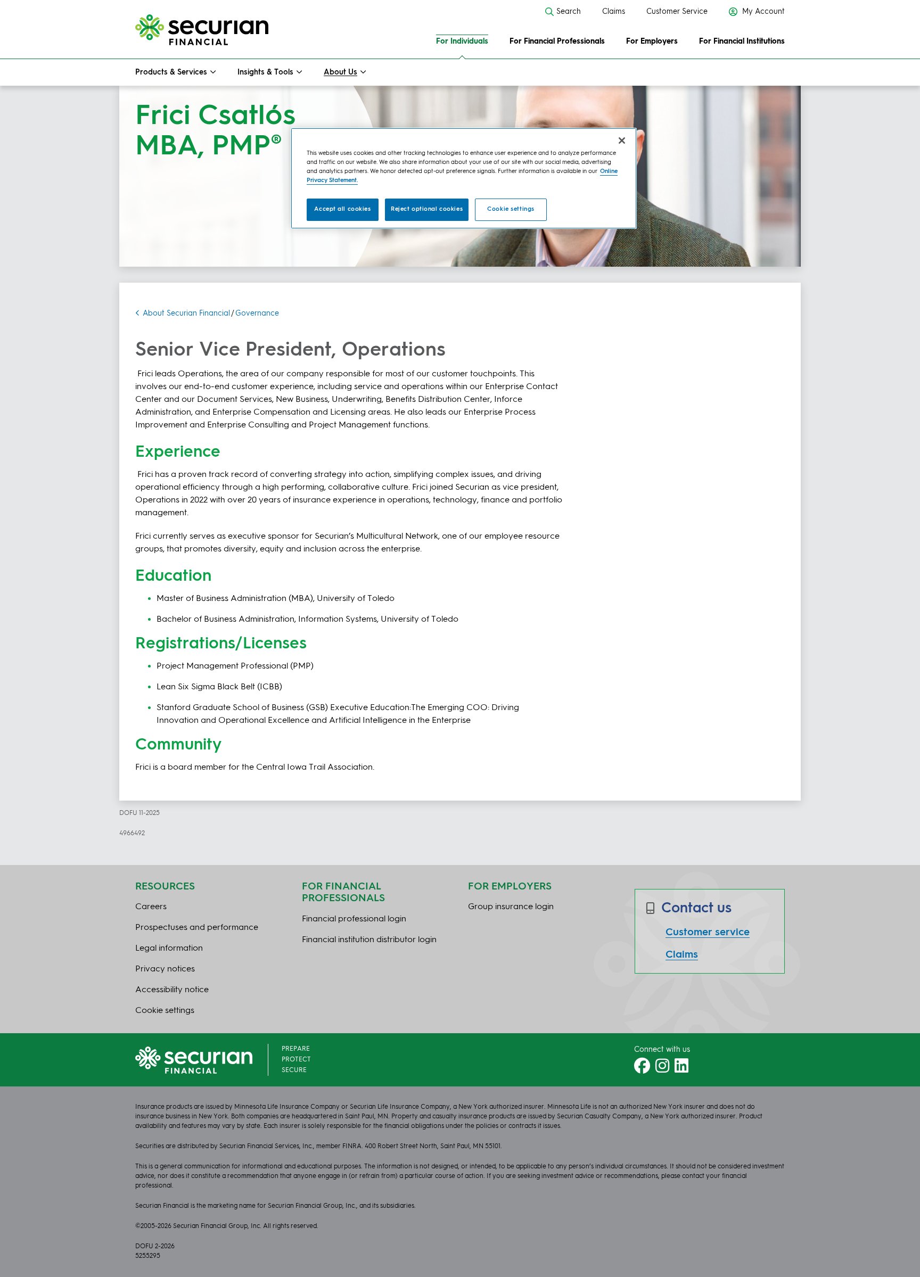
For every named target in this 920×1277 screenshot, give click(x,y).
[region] (464, 178)
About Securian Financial (186, 313)
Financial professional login (354, 919)
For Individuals (462, 41)
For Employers (652, 41)
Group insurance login (511, 907)
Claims (613, 11)
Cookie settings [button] (164, 1011)
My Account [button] (762, 11)
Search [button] (568, 11)
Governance (257, 313)
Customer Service (677, 11)
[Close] (622, 140)
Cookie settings (511, 209)
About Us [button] (340, 72)
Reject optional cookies (427, 209)
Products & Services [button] (171, 72)
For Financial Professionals (557, 41)
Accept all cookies (342, 209)
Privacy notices (165, 969)
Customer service (708, 932)
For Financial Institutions (742, 41)
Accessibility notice (172, 990)
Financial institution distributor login (369, 940)
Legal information (169, 948)
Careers (151, 907)
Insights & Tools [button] (265, 72)
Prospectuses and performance (196, 928)
